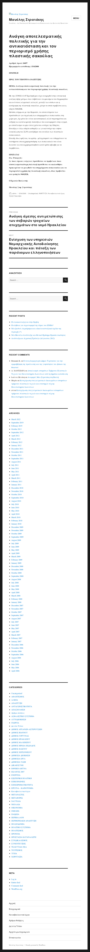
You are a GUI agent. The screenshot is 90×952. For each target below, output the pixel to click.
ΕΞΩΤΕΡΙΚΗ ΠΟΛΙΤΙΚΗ (21, 778)
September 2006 (17, 654)
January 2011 (16, 484)
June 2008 (15, 586)
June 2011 (15, 468)
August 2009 (16, 540)
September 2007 (17, 615)
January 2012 (16, 445)
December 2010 (17, 488)
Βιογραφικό (14, 909)
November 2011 (17, 452)
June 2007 (15, 625)
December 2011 (17, 448)
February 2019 (16, 426)
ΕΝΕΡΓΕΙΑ (15, 775)
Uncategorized (33, 193)
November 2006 (17, 648)
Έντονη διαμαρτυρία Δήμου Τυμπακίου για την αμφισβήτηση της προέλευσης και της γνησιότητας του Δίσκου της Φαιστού (38, 364)
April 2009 (15, 553)
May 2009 (15, 550)
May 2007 (15, 628)
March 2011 (15, 478)
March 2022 (15, 419)
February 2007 (16, 638)
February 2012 (16, 442)
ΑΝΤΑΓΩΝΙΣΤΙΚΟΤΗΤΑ (21, 706)
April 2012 (15, 435)
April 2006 (15, 671)
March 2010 (15, 517)
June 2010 (15, 507)
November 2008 (17, 569)
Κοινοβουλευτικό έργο (56, 193)
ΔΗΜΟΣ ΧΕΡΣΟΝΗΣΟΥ (21, 752)
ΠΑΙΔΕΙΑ (15, 814)
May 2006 (15, 667)
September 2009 (17, 537)
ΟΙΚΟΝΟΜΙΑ (17, 807)
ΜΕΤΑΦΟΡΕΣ (17, 798)
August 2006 (16, 657)
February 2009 (16, 559)
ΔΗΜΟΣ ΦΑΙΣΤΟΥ (19, 749)
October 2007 (16, 612)
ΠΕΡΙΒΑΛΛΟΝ (17, 817)
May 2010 (15, 510)
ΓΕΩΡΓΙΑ (15, 722)
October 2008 (16, 573)
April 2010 (15, 514)
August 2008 (16, 579)
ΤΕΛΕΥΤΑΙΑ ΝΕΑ (15, 196)
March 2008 (15, 595)
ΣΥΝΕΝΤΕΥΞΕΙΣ (18, 843)
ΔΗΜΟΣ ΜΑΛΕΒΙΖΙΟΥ (21, 742)
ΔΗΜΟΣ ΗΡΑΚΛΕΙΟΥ (20, 739)
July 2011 (15, 465)
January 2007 (16, 641)
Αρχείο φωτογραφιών (19, 932)
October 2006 (16, 651)
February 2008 (16, 599)
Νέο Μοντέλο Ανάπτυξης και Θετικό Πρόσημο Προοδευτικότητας (38, 335)
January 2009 (16, 563)
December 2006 (17, 644)
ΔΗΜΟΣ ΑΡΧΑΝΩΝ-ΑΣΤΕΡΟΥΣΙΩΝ (26, 729)
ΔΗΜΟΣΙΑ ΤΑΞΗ (18, 762)
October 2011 (16, 455)
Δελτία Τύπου (17, 726)
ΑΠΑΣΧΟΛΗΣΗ (18, 709)
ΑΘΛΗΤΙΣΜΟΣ (17, 696)
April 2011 (15, 475)
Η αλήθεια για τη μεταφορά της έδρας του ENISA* (32, 325)
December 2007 (17, 605)
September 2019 (17, 422)
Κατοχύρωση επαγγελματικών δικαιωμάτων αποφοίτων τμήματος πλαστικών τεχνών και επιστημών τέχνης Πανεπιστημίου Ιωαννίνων (39, 383)
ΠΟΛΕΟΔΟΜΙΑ (17, 824)
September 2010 (17, 497)
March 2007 (15, 635)
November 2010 (17, 491)
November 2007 (17, 608)
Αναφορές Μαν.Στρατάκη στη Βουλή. (43, 377)
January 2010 (16, 524)
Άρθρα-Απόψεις (18, 713)
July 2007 (15, 622)
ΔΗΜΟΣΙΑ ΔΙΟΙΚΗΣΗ (20, 755)
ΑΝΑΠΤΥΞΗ (43, 193)
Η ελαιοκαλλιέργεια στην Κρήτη (25, 322)
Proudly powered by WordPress (35, 945)
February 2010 (16, 520)
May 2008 (15, 589)
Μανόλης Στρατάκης (26, 19)
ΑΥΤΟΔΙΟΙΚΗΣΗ (18, 719)
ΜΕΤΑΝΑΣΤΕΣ (17, 794)
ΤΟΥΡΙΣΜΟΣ (16, 850)
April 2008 (15, 592)
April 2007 (15, 631)
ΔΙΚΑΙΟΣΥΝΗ (17, 765)
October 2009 (16, 533)
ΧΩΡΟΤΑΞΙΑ (16, 856)
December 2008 (17, 566)
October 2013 (16, 429)
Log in (13, 879)
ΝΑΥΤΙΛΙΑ (16, 801)
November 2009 (17, 530)
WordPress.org (16, 889)
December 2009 (17, 527)
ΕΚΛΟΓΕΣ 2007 (17, 771)
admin (14, 193)
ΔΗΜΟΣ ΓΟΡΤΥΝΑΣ (20, 736)
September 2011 (17, 458)
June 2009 (15, 546)
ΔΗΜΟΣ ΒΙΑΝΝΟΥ (19, 732)
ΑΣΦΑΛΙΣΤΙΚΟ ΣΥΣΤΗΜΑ (22, 716)
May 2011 (15, 471)
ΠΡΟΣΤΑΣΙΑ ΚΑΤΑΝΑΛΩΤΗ (23, 837)
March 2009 (15, 556)
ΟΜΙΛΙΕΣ (15, 811)
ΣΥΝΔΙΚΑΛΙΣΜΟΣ (19, 840)
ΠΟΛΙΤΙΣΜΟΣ (17, 830)
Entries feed (15, 882)
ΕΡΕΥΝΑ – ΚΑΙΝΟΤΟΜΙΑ (22, 788)
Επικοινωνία (15, 937)
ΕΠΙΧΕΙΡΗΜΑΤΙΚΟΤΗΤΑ (22, 785)
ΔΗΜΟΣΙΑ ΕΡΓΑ (18, 758)
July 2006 (15, 661)
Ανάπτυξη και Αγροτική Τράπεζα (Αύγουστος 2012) (33, 338)
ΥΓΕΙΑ (14, 853)
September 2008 (17, 576)
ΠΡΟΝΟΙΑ (15, 834)
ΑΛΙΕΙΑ (14, 700)
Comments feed (17, 885)
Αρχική (12, 903)
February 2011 (16, 481)
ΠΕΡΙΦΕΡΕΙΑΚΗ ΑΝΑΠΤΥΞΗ (23, 820)
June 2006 (15, 664)
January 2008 (16, 602)
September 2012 (17, 432)
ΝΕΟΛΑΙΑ (15, 804)
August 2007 (16, 618)
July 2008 (15, 582)
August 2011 (16, 461)
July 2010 (15, 504)
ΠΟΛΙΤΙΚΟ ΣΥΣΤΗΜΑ (21, 827)
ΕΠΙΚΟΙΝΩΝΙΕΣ (18, 781)
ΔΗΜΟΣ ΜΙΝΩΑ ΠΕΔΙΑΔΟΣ (23, 745)
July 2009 (15, 543)
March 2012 (15, 439)
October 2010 (16, 494)
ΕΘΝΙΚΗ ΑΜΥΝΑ (18, 768)
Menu (76, 18)
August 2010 (16, 501)
